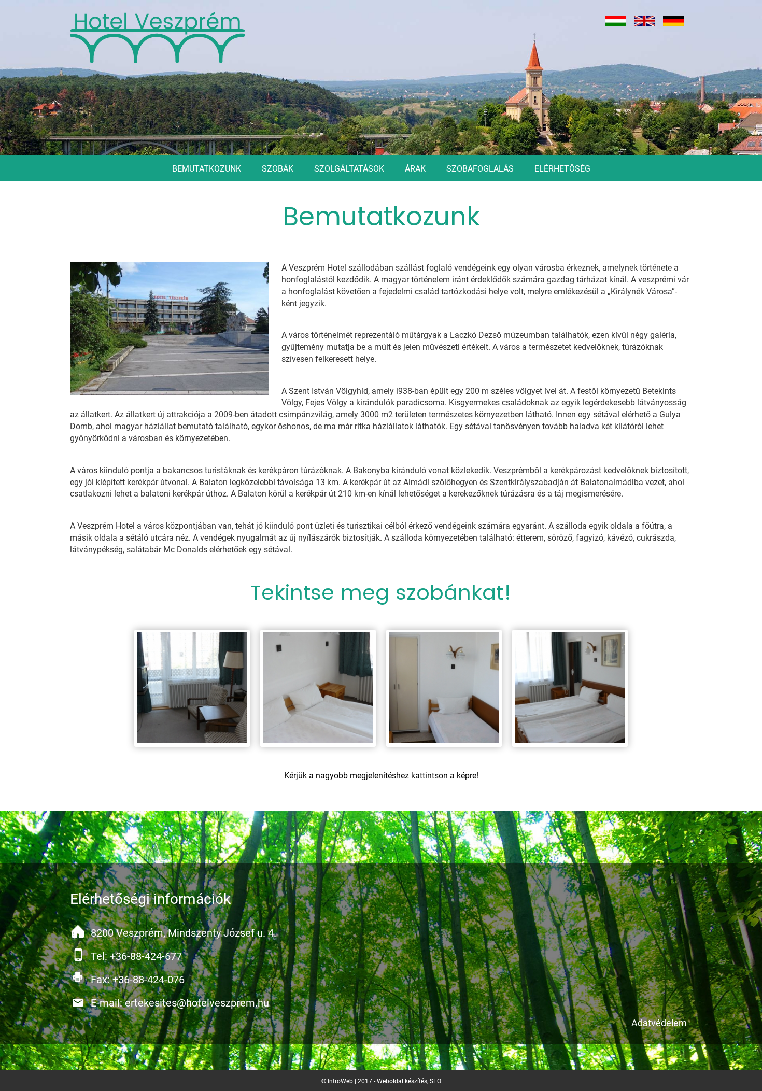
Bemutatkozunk (206, 169)
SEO (435, 1081)
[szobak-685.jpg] (444, 688)
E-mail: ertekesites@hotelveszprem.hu (180, 1003)
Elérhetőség (562, 169)
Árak (415, 169)
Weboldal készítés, (403, 1081)
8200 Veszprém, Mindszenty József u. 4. (183, 933)
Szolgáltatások (349, 169)
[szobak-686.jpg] (570, 688)
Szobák (277, 169)
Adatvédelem (659, 1022)
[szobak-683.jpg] (192, 688)
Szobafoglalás (480, 169)
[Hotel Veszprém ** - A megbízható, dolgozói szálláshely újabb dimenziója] (158, 38)
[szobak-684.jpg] (318, 688)
